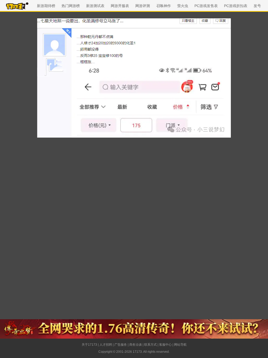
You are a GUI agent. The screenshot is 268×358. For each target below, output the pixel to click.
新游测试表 (95, 6)
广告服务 (120, 344)
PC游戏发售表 (206, 6)
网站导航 (180, 344)
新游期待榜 (46, 6)
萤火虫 (182, 6)
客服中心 (165, 344)
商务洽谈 (135, 344)
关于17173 (89, 344)
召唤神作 (163, 6)
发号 (257, 6)
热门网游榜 (71, 6)
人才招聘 (105, 344)
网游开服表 (120, 6)
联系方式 (150, 344)
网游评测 (142, 6)
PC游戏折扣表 (235, 6)
